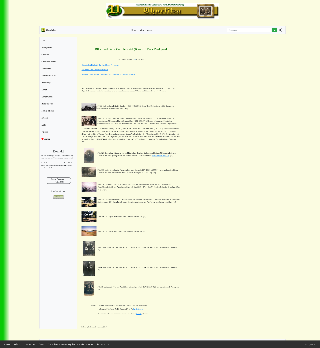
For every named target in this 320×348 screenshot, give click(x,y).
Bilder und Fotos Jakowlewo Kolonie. (95, 69)
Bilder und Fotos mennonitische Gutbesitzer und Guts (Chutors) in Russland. (109, 74)
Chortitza (45, 54)
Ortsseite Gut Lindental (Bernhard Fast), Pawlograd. (100, 65)
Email (134, 59)
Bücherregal (46, 82)
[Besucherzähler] (58, 197)
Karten (44, 89)
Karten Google (47, 96)
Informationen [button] (145, 29)
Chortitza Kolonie (49, 61)
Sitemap (45, 131)
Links (44, 124)
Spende (47, 138)
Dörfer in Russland (49, 75)
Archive (45, 117)
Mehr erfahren (106, 344)
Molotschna (46, 68)
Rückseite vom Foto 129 (160, 155)
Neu (43, 40)
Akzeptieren (310, 344)
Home (134, 29)
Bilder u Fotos (47, 103)
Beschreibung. (138, 309)
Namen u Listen (48, 110)
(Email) (138, 314)
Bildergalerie (47, 47)
